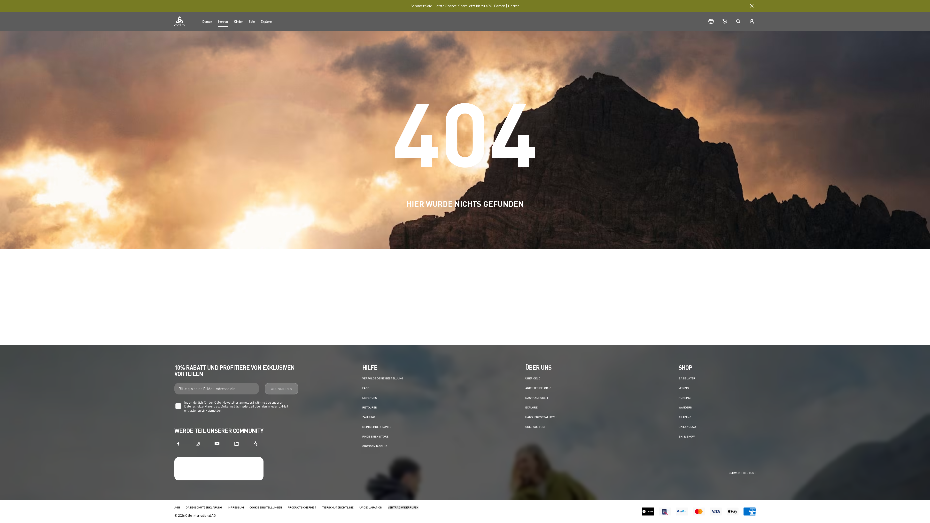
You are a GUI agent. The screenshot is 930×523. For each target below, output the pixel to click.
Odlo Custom (534, 427)
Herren (513, 5)
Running (684, 398)
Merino (684, 388)
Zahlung (368, 417)
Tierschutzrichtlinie (337, 507)
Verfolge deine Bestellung (382, 378)
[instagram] (198, 443)
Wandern (685, 407)
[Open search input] (738, 21)
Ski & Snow (687, 436)
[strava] (256, 443)
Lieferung (369, 398)
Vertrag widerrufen (403, 507)
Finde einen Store (375, 436)
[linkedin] (236, 443)
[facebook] (178, 443)
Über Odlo (533, 378)
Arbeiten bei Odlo (538, 388)
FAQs (365, 388)
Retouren (369, 407)
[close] (752, 6)
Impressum (236, 507)
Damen (500, 5)
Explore (531, 407)
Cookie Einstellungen (265, 507)
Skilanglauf (688, 427)
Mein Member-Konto (376, 427)
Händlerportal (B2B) (540, 417)
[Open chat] (724, 21)
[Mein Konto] (752, 21)
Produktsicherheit (302, 507)
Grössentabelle (374, 446)
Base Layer (687, 378)
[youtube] (217, 443)
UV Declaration (370, 507)
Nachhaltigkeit (536, 398)
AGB (177, 507)
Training (685, 417)
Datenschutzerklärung (199, 406)
